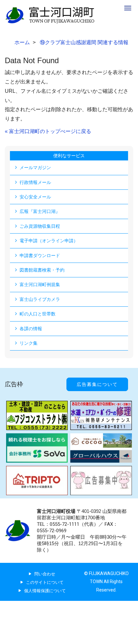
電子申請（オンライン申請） (49, 240)
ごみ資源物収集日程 (40, 226)
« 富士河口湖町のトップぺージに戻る (48, 131)
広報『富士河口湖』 (40, 211)
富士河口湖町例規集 (40, 284)
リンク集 (29, 343)
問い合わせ (44, 574)
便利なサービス (69, 155)
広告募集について (97, 384)
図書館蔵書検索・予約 (42, 270)
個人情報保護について (45, 590)
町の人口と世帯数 (38, 313)
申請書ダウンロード (40, 255)
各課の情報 (31, 328)
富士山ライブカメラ (40, 299)
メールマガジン (35, 167)
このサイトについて (45, 582)
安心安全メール (35, 196)
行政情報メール (35, 182)
